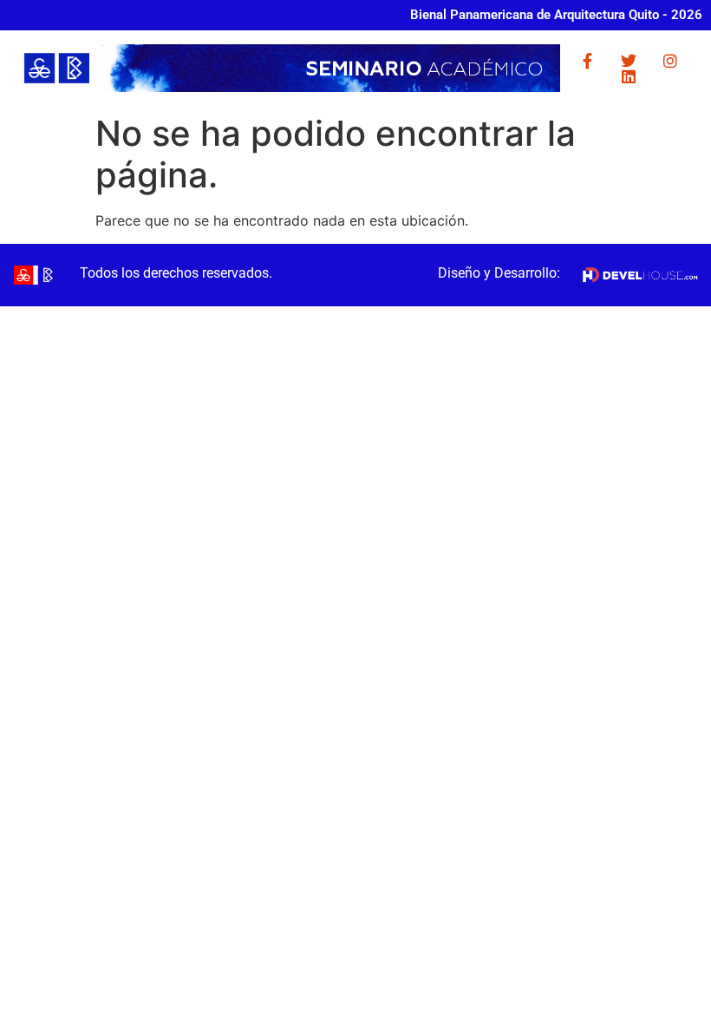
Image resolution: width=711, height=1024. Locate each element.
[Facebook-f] (587, 61)
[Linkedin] (628, 76)
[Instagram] (670, 61)
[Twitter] (628, 61)
